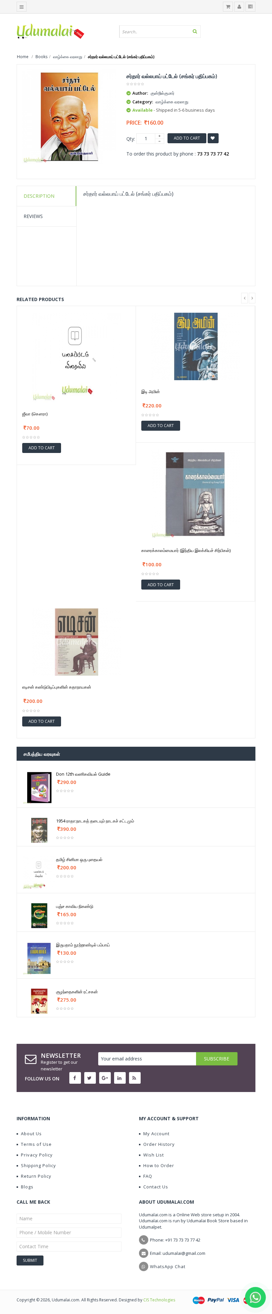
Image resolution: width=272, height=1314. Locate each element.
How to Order (158, 1165)
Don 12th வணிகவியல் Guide (83, 774)
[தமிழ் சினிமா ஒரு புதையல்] (39, 872)
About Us (31, 1134)
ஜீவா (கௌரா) (34, 414)
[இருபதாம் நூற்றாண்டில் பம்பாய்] (39, 958)
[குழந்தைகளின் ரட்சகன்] (39, 1000)
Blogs (27, 1187)
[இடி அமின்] (195, 346)
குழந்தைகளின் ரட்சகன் (77, 992)
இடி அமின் (150, 391)
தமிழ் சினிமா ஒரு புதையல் (79, 859)
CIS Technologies (159, 1300)
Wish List (153, 1155)
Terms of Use (36, 1144)
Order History (159, 1144)
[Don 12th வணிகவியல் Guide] (39, 787)
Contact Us (155, 1187)
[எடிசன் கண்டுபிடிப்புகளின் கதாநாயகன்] (76, 641)
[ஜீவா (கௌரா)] (76, 357)
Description (39, 196)
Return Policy (36, 1176)
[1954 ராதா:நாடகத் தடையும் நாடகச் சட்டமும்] (39, 829)
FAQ (147, 1176)
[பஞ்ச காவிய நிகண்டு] (39, 915)
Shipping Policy (38, 1165)
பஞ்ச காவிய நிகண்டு (74, 906)
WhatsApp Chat (167, 1266)
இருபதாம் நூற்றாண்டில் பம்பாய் (83, 945)
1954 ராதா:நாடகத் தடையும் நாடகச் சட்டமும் (95, 821)
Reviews (33, 216)
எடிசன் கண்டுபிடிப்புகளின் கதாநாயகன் (56, 687)
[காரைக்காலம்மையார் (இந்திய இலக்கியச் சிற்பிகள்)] (195, 494)
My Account (156, 1134)
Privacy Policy (37, 1155)
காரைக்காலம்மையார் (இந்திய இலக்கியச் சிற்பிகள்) (186, 550)
